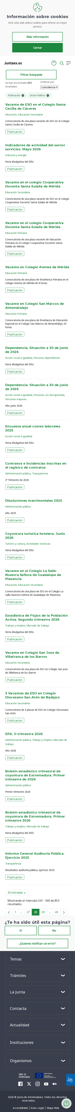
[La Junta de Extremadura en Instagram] (37, 1083)
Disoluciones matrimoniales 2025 (33, 500)
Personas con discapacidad (48, 395)
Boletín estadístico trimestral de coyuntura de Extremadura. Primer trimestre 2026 (35, 816)
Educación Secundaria (30, 114)
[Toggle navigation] (27, 62)
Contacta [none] (18, 1008)
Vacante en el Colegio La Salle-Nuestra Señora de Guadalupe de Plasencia (33, 575)
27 (29, 912)
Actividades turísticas (38, 543)
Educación (11, 114)
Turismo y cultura (15, 543)
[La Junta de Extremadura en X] (29, 1083)
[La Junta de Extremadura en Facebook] (20, 1083)
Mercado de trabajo (38, 625)
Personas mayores (16, 399)
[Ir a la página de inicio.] (12, 63)
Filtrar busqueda (31, 75)
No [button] (54, 930)
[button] (54, 63)
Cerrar (37, 48)
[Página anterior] (9, 912)
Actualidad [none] (19, 1024)
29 (44, 912)
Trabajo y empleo (15, 625)
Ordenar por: (47, 82)
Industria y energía (15, 155)
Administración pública (18, 473)
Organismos (21, 1060)
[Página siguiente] (64, 912)
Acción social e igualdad (18, 357)
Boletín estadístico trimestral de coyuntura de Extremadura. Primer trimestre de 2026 (35, 775)
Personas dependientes (46, 357)
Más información (38, 37)
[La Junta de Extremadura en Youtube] (46, 1083)
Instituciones (21, 1042)
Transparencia (40, 473)
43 (57, 912)
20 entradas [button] (18, 893)
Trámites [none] (18, 975)
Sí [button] (21, 930)
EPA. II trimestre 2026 (24, 734)
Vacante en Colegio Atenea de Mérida (37, 267)
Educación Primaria (16, 233)
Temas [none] (16, 959)
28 (36, 912)
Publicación (14, 132)
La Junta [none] (17, 991)
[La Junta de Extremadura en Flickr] (54, 1083)
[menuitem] (20, 1108)
